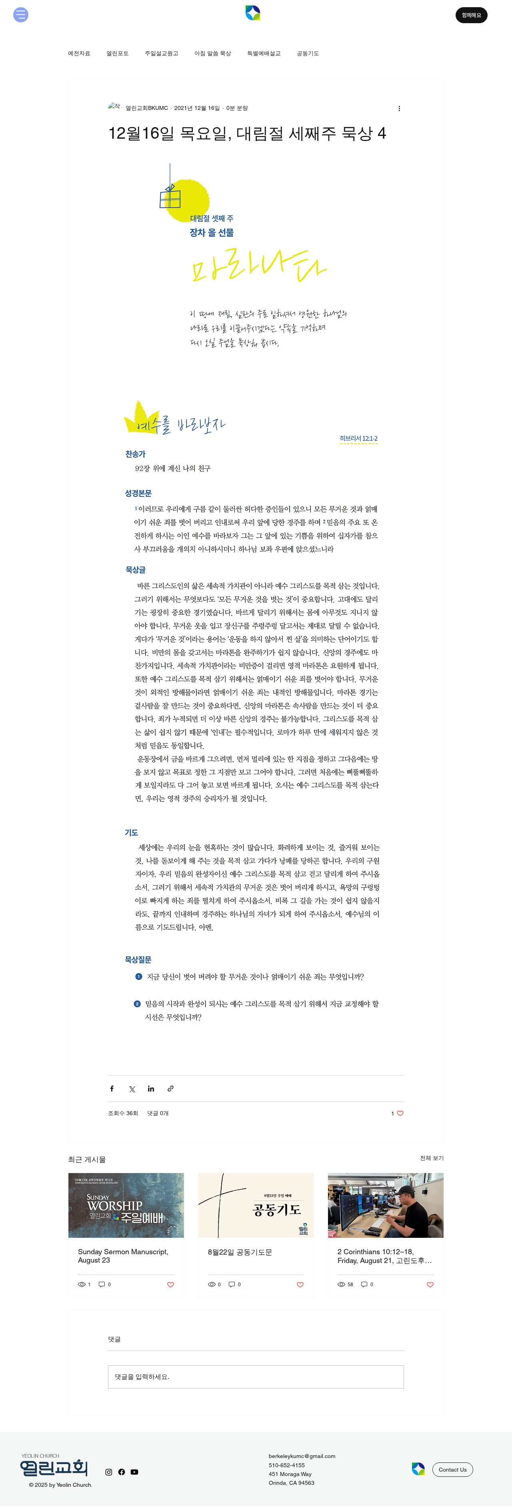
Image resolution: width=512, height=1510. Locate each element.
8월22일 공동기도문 (240, 1252)
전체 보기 (432, 1158)
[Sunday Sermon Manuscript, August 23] (126, 1205)
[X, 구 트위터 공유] (131, 1088)
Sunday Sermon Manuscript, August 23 (123, 1255)
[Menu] (21, 15)
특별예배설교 (264, 53)
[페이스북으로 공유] (112, 1088)
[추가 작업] (399, 108)
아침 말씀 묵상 (212, 53)
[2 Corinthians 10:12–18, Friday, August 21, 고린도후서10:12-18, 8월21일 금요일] (386, 1205)
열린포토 (117, 53)
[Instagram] (108, 1472)
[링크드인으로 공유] (151, 1088)
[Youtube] (134, 1472)
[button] (452, 1469)
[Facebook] (121, 1472)
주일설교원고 (161, 53)
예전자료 (79, 53)
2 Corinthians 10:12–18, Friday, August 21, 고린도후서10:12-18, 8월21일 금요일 (385, 1256)
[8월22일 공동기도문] (256, 1205)
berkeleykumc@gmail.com (302, 1456)
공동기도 (308, 53)
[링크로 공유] (170, 1088)
